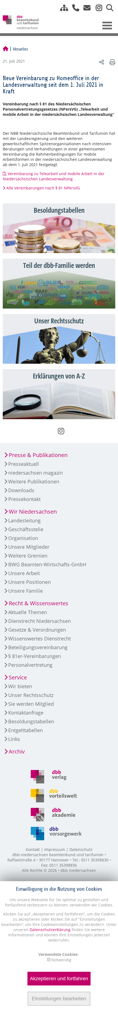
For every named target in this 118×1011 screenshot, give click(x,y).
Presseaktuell (23, 464)
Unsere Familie (25, 590)
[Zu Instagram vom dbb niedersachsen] (97, 8)
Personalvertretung (30, 665)
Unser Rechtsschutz (31, 695)
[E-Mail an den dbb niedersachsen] (85, 8)
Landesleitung (24, 520)
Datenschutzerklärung (50, 929)
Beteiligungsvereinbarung (38, 647)
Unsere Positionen (29, 582)
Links (14, 739)
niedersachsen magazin (35, 472)
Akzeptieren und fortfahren (59, 978)
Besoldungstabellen (31, 721)
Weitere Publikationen (33, 481)
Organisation (23, 538)
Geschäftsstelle (25, 529)
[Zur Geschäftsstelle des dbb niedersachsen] (73, 8)
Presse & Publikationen (38, 455)
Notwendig (61, 959)
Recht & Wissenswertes (38, 603)
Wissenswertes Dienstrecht (39, 638)
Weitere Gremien (27, 555)
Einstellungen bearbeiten (59, 998)
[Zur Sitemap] (62, 8)
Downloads (21, 490)
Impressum (54, 849)
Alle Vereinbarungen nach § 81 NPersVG (43, 188)
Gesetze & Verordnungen (37, 629)
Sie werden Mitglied (31, 704)
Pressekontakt (24, 499)
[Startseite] (5, 49)
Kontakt (33, 849)
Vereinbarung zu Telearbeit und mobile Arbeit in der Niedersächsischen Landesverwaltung (54, 176)
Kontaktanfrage (25, 712)
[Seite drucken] (111, 62)
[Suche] (107, 8)
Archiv (17, 751)
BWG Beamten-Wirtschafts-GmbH (47, 564)
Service (18, 677)
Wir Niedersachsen (33, 511)
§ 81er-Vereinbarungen (34, 656)
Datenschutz (80, 849)
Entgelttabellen (25, 730)
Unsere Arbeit (24, 573)
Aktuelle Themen (27, 612)
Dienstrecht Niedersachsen (39, 621)
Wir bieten (20, 686)
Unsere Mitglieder (28, 547)
